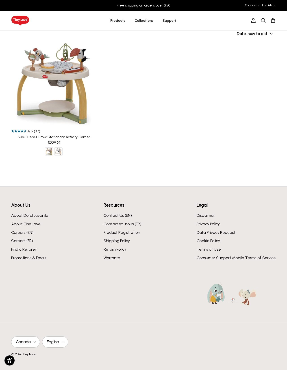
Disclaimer (206, 215)
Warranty (112, 257)
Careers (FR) (22, 240)
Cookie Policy (208, 240)
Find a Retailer (23, 249)
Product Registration (122, 232)
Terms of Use (209, 249)
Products (118, 20)
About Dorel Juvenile (29, 215)
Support (169, 20)
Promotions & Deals (28, 257)
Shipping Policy (117, 240)
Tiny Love (29, 354)
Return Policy (115, 249)
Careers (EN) (22, 232)
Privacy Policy (208, 223)
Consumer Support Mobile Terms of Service (236, 257)
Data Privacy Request (216, 232)
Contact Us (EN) (118, 215)
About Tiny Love (26, 223)
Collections (144, 20)
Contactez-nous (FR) (122, 223)
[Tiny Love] (20, 20)
